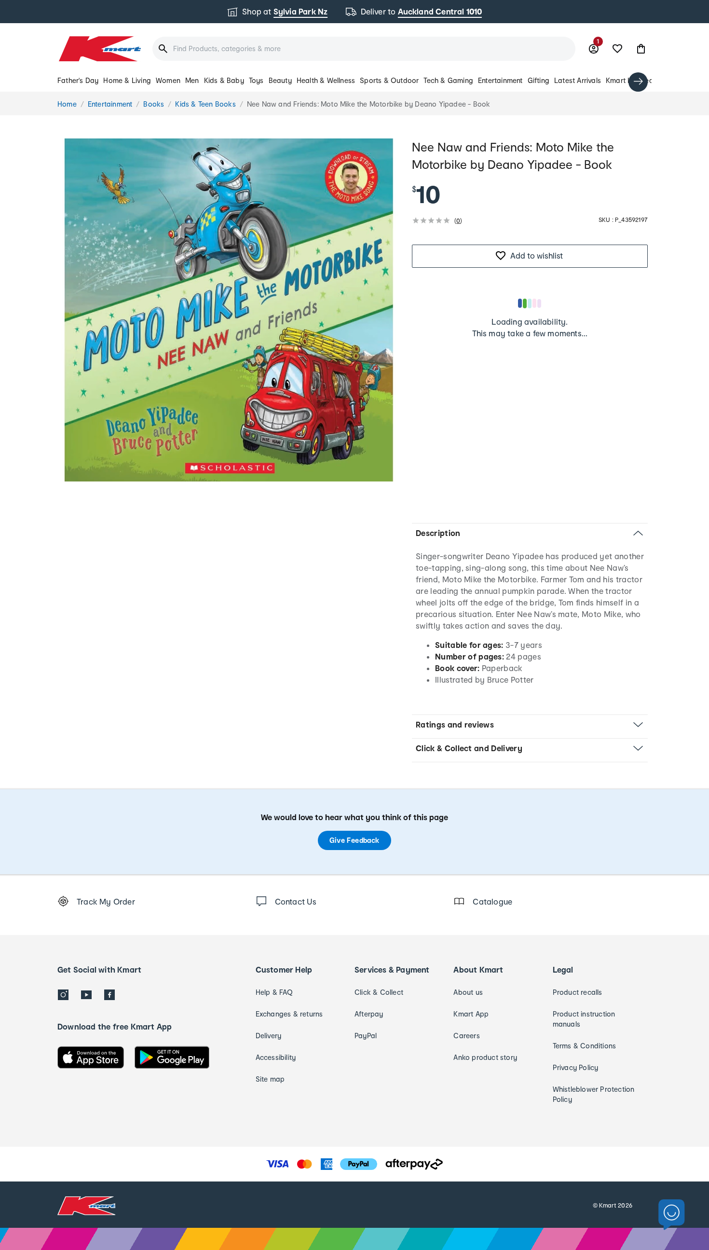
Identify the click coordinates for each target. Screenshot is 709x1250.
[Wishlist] (617, 48)
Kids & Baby (224, 80)
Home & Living (127, 80)
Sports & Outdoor (389, 80)
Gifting (538, 80)
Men (192, 80)
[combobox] (363, 49)
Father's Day (77, 80)
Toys (256, 80)
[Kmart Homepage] (99, 49)
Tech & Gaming (448, 80)
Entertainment (500, 80)
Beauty (280, 80)
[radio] (228, 309)
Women (168, 80)
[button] (641, 48)
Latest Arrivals (577, 80)
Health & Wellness (326, 80)
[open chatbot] (672, 1215)
